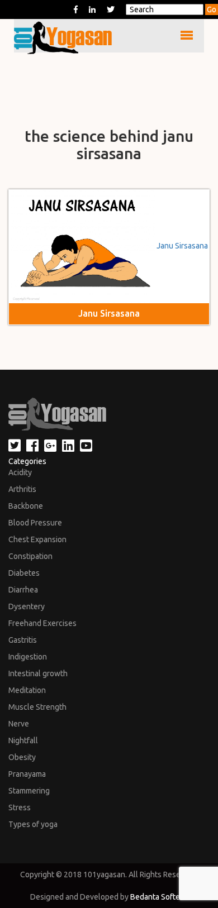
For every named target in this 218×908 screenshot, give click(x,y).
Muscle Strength (37, 706)
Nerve (18, 723)
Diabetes (24, 572)
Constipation (30, 556)
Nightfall (23, 740)
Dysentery (26, 606)
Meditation (27, 690)
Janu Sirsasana (182, 245)
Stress (19, 807)
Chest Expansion (37, 539)
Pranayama (27, 774)
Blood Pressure (35, 522)
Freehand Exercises (42, 623)
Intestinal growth (38, 673)
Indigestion (27, 656)
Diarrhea (23, 589)
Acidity (20, 472)
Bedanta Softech (159, 896)
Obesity (22, 757)
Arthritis (22, 489)
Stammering (29, 790)
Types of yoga (33, 824)
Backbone (25, 505)
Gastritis (22, 639)
